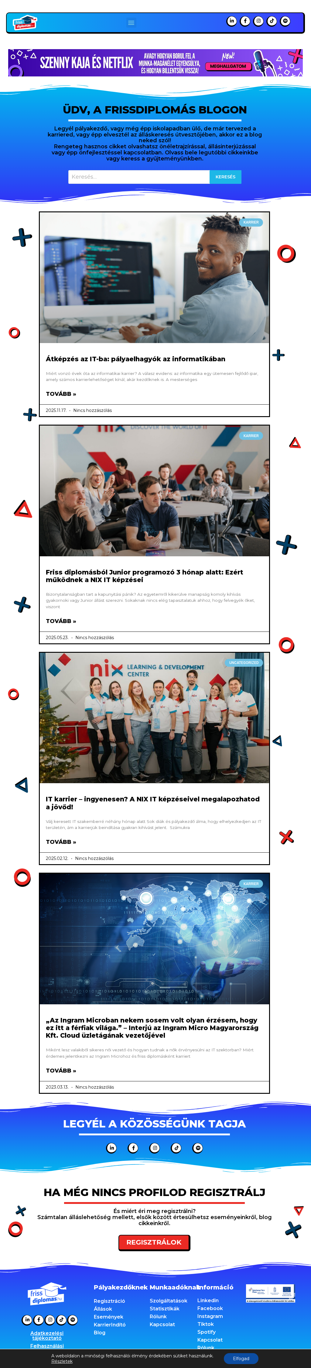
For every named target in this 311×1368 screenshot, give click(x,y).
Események (108, 1317)
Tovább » (61, 394)
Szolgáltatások (168, 1301)
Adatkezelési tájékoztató (46, 1335)
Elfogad (241, 1358)
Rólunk (158, 1316)
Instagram (210, 1316)
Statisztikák (164, 1309)
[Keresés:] (155, 177)
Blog (99, 1333)
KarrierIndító (110, 1325)
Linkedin (208, 1300)
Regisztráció (109, 1301)
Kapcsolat (162, 1324)
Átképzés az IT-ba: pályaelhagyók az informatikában (135, 359)
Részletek (62, 1361)
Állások (103, 1309)
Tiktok (205, 1324)
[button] (131, 23)
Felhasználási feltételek (47, 1348)
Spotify (206, 1332)
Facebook (210, 1308)
